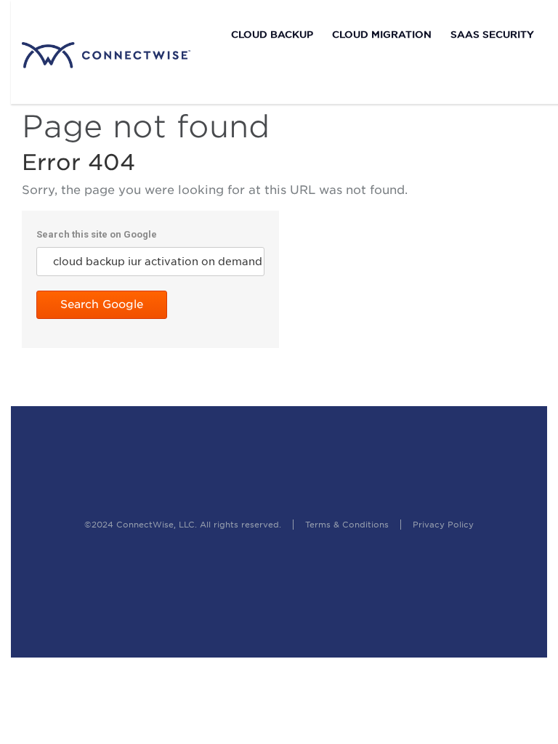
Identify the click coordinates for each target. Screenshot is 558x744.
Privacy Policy (443, 524)
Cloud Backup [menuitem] (272, 34)
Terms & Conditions (348, 524)
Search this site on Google (96, 234)
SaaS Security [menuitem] (492, 34)
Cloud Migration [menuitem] (382, 34)
